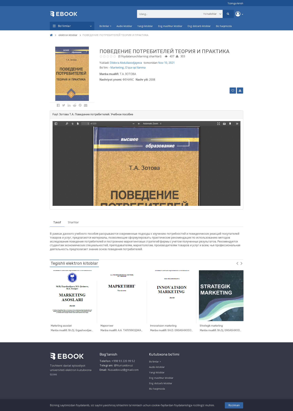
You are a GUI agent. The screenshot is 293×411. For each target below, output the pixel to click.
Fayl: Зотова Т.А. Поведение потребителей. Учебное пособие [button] (93, 114)
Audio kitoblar (124, 26)
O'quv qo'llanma (135, 67)
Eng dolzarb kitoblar (199, 26)
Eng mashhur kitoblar (170, 26)
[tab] (146, 114)
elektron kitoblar (67, 35)
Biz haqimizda (224, 26)
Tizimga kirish (235, 3)
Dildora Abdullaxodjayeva (126, 63)
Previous (237, 263)
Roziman (234, 405)
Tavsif (57, 222)
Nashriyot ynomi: (111, 79)
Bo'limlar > (105, 26)
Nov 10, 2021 (166, 63)
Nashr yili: (142, 79)
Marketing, (117, 67)
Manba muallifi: (109, 74)
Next (241, 263)
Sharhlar (73, 222)
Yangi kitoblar (145, 26)
